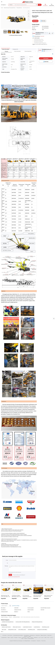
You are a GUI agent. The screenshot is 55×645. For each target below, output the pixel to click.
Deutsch (32, 637)
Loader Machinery (37, 626)
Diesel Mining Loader (31, 629)
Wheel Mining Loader (45, 626)
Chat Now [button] (43, 20)
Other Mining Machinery (26, 7)
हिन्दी (48, 637)
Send (10, 574)
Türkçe (22, 638)
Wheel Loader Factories (17, 626)
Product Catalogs (16, 605)
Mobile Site (25, 636)
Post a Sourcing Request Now (14, 576)
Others (29, 611)
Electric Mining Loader (22, 629)
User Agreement (33, 640)
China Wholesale (26, 635)
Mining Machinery (19, 7)
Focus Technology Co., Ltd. (20, 640)
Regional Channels (43, 635)
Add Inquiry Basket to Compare (16, 35)
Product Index (49, 635)
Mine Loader (4, 629)
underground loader (4, 611)
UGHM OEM (16, 607)
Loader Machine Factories (27, 626)
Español (12, 637)
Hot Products (4, 635)
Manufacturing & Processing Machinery (9, 7)
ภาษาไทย (51, 637)
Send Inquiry (35, 20)
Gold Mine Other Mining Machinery (7, 621)
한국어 (42, 637)
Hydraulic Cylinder (31, 609)
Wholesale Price (32, 635)
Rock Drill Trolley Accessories (45, 607)
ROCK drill (42, 609)
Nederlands (35, 637)
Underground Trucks (17, 609)
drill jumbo (16, 611)
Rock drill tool (3, 609)
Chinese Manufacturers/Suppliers (18, 635)
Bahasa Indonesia (31, 638)
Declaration (38, 640)
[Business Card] (52, 53)
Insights (30, 636)
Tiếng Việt (25, 638)
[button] (33, 51)
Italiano (28, 637)
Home (2, 7)
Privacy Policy (43, 640)
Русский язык (24, 637)
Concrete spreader (31, 607)
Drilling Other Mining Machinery (37, 621)
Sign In (34, 44)
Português (15, 637)
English (9, 637)
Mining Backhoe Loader (12, 629)
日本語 (45, 637)
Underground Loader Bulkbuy (42, 629)
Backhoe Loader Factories (6, 626)
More (2, 631)
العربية (39, 637)
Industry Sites (38, 635)
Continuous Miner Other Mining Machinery (23, 621)
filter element (3, 607)
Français (19, 637)
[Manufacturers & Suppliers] (27, 2)
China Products (10, 635)
